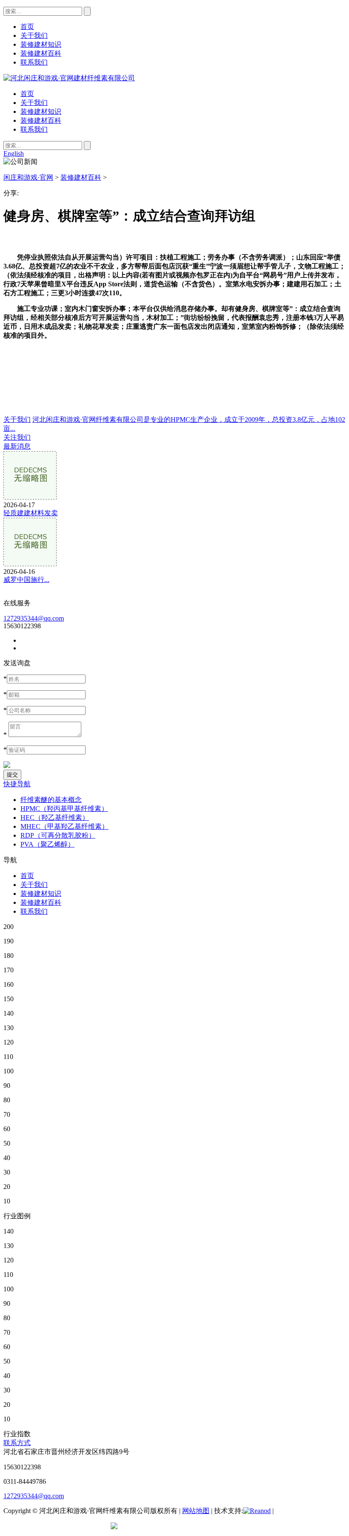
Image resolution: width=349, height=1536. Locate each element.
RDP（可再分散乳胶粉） (57, 835)
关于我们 (34, 102)
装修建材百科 (40, 120)
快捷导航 (17, 784)
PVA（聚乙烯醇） (47, 844)
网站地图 (195, 1510)
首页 (27, 93)
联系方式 (17, 1442)
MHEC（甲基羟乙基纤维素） (64, 826)
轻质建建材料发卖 (30, 513)
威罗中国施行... (26, 579)
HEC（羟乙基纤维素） (54, 817)
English (13, 153)
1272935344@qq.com (33, 618)
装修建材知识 (40, 111)
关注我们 (17, 437)
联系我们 (34, 129)
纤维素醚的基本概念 (51, 799)
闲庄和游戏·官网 (28, 177)
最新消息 (17, 446)
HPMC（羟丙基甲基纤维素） (64, 808)
